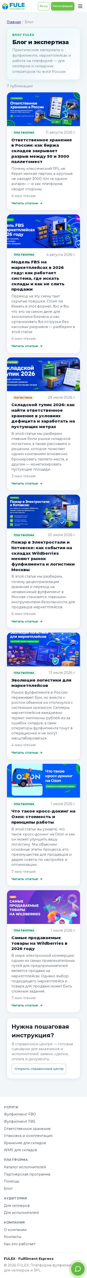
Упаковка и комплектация (28, 1136)
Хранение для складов (25, 1143)
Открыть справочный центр (39, 1069)
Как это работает (20, 1244)
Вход (44, 6)
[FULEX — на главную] (13, 6)
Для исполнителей (21, 1212)
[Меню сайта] (80, 6)
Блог (8, 1188)
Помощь (11, 1181)
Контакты (12, 1237)
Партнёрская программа (27, 1174)
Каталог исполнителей (25, 1167)
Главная (14, 22)
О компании (15, 1230)
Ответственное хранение (27, 1129)
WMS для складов (20, 1150)
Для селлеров (17, 1205)
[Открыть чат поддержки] (78, 1269)
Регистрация (62, 6)
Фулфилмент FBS (19, 1121)
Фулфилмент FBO (20, 1114)
